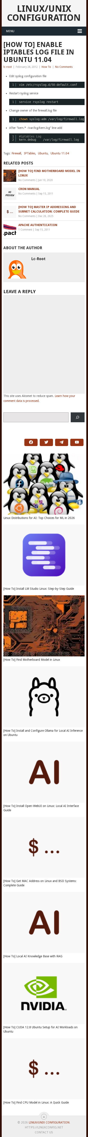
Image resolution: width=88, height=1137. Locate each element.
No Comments (64, 66)
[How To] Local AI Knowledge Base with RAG (32, 956)
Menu (10, 31)
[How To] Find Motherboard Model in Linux (31, 659)
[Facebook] (31, 442)
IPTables (29, 153)
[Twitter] (46, 442)
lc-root (7, 66)
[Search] (78, 417)
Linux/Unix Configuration (44, 13)
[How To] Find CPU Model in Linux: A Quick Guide (36, 1102)
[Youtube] (77, 442)
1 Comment (25, 229)
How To (46, 66)
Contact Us (44, 1132)
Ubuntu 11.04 (60, 153)
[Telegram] (61, 442)
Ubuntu (43, 153)
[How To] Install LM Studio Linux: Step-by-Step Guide (38, 588)
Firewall (16, 153)
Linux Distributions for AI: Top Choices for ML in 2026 (39, 518)
